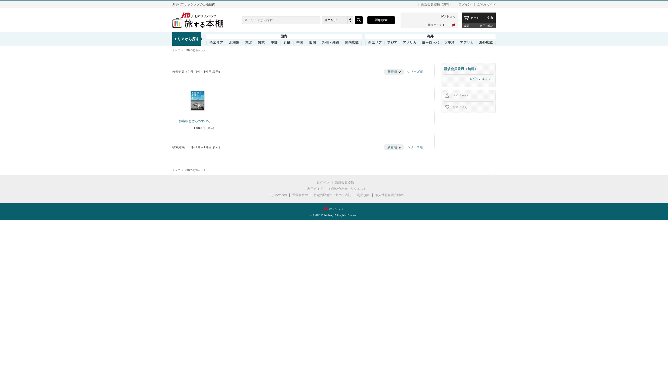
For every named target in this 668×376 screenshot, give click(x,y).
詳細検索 (381, 20)
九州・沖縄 (330, 42)
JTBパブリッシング (334, 209)
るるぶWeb (275, 195)
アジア (392, 42)
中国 (299, 42)
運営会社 (298, 195)
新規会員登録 (344, 182)
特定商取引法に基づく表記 (332, 195)
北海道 (234, 42)
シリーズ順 (415, 72)
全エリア (216, 42)
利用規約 (363, 195)
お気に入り (460, 107)
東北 (248, 42)
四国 (312, 42)
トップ (176, 50)
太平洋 (449, 42)
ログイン (464, 4)
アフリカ (467, 42)
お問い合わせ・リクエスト (347, 189)
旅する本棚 (201, 20)
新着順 (392, 72)
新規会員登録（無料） (436, 4)
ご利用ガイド (486, 4)
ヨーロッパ (430, 42)
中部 (274, 42)
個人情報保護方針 (387, 195)
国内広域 (352, 42)
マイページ (460, 95)
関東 (261, 42)
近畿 (287, 42)
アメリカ (409, 42)
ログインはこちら (481, 78)
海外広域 (486, 42)
